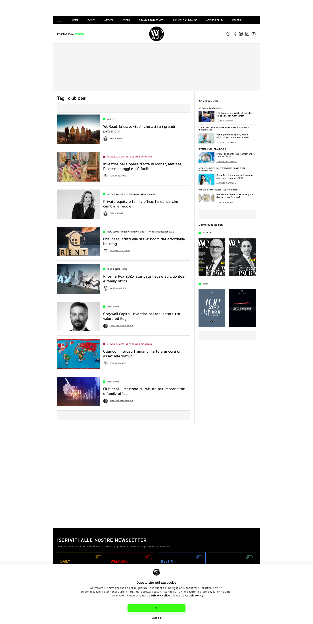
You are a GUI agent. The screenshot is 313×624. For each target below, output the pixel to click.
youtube (253, 34)
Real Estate (113, 232)
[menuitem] (65, 34)
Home (75, 20)
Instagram (241, 34)
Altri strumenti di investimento (215, 168)
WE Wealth (156, 33)
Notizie (111, 119)
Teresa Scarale (118, 176)
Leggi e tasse (113, 269)
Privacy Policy (160, 595)
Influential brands (185, 20)
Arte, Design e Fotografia (139, 157)
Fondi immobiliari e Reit (133, 232)
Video (126, 20)
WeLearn (237, 20)
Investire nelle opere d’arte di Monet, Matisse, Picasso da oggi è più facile (142, 166)
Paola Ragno (117, 138)
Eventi (91, 20)
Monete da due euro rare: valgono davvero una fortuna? (235, 196)
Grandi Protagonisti (151, 20)
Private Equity (148, 194)
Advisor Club (214, 20)
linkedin (247, 34)
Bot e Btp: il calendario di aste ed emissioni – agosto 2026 (235, 176)
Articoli (109, 20)
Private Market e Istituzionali (123, 194)
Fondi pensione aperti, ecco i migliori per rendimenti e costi (233, 136)
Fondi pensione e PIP (236, 127)
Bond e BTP (239, 168)
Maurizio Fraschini (120, 251)
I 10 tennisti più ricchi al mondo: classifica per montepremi (234, 114)
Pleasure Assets (115, 157)
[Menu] (60, 20)
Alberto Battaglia (226, 142)
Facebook (228, 34)
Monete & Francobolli (210, 190)
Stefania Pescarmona (121, 326)
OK (156, 608)
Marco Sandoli (118, 288)
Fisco (125, 269)
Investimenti (205, 130)
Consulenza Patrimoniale (211, 127)
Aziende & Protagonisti (210, 108)
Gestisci (156, 617)
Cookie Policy (194, 595)
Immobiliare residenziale (161, 232)
